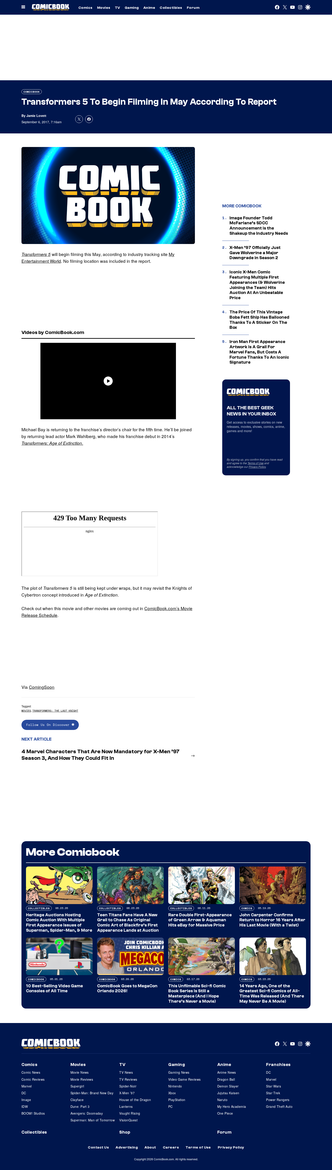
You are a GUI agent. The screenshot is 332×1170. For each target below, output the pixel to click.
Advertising (127, 1147)
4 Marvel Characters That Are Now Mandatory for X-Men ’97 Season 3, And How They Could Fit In (100, 754)
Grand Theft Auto (279, 1106)
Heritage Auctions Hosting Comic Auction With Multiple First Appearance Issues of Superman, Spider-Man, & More (59, 922)
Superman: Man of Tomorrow (92, 1120)
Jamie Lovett (36, 115)
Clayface (77, 1099)
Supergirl (77, 1086)
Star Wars (273, 1086)
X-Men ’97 (127, 1093)
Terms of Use (256, 463)
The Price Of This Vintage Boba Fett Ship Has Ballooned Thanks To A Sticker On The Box (259, 320)
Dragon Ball (226, 1079)
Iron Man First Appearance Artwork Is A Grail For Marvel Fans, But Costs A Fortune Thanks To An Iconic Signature (259, 352)
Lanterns (126, 1106)
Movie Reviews (81, 1079)
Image (26, 1099)
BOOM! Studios (33, 1113)
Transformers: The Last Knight (55, 711)
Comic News (30, 1072)
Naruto (222, 1099)
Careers (171, 1147)
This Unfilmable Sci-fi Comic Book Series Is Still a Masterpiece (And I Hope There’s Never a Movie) (197, 993)
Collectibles (171, 8)
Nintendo (175, 1086)
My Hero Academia (231, 1106)
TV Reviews (128, 1079)
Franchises (278, 1064)
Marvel (26, 1086)
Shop (124, 1132)
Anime (149, 8)
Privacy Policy (257, 467)
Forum (193, 8)
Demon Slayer (228, 1086)
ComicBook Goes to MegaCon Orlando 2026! (127, 988)
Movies (103, 8)
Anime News (226, 1072)
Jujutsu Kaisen (228, 1093)
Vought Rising (129, 1113)
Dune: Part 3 (80, 1106)
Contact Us (98, 1147)
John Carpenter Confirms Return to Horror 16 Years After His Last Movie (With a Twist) (272, 920)
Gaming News (178, 1072)
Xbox (172, 1093)
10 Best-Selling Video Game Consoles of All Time (54, 988)
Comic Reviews (32, 1079)
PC (170, 1106)
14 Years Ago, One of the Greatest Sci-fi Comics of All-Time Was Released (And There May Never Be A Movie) (271, 993)
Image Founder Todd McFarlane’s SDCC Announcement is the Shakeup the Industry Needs (258, 226)
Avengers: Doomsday (86, 1113)
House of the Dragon (135, 1099)
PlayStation (176, 1099)
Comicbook (31, 92)
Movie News (79, 1072)
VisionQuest (128, 1120)
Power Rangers (277, 1099)
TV (117, 8)
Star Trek (273, 1093)
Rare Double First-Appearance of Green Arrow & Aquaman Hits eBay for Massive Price (200, 920)
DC (23, 1093)
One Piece (225, 1113)
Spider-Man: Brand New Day (92, 1093)
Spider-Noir (127, 1086)
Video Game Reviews (184, 1079)
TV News (126, 1072)
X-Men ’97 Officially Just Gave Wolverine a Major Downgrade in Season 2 (255, 253)
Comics (85, 8)
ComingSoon (41, 687)
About (150, 1147)
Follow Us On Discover (49, 724)
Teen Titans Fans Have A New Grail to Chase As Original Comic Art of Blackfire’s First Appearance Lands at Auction (128, 922)
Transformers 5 (36, 254)
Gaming (132, 8)
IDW (24, 1106)
